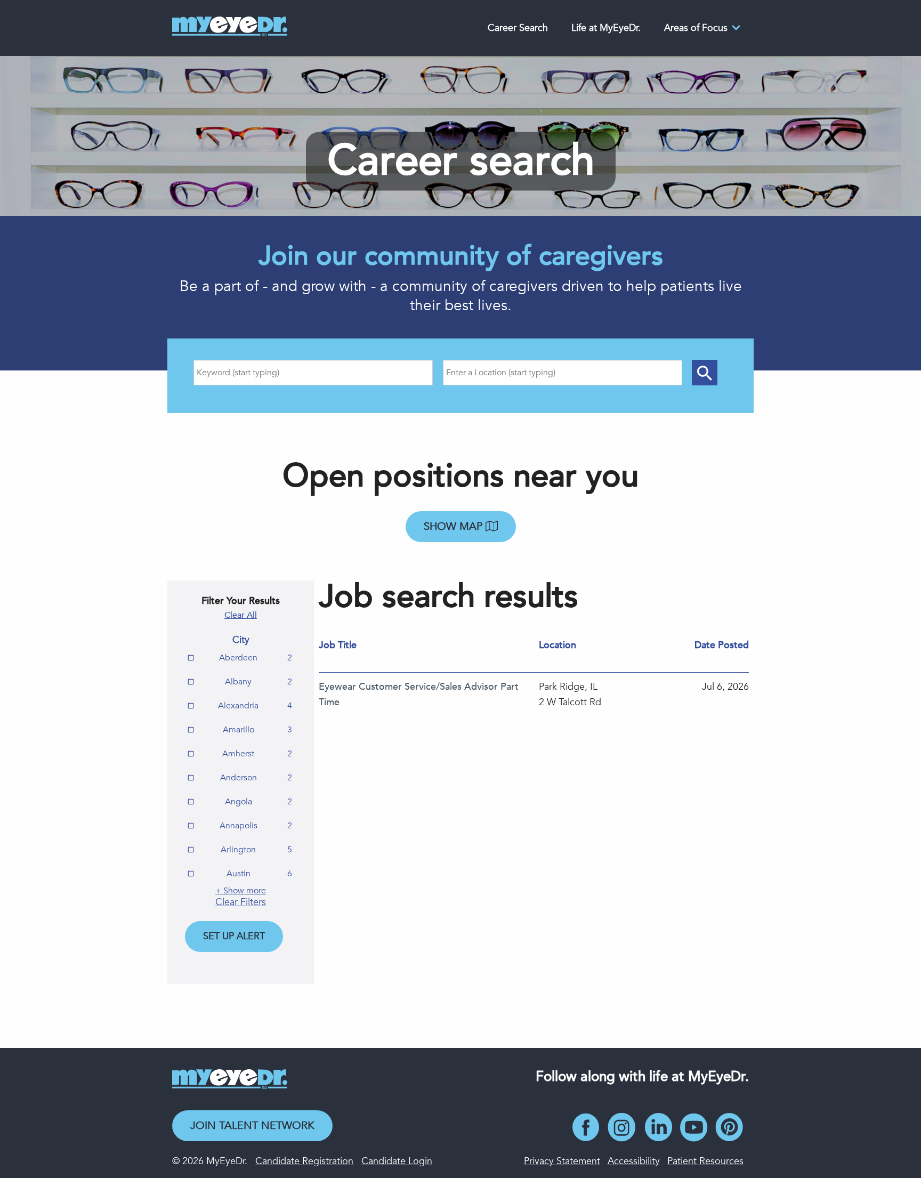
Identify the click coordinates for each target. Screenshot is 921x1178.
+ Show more (240, 890)
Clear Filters (240, 902)
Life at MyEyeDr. (606, 28)
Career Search (518, 28)
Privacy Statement (562, 1161)
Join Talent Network (252, 1125)
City (240, 640)
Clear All (240, 615)
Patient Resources (705, 1161)
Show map (455, 526)
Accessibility (634, 1161)
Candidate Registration (304, 1161)
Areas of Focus (696, 28)
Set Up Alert (234, 936)
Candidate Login (396, 1161)
